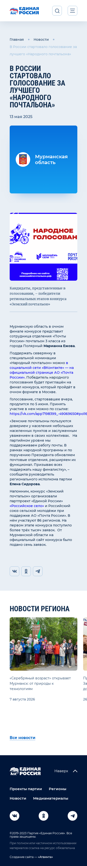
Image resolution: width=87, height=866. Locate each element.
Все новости (22, 737)
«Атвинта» (45, 857)
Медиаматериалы (50, 798)
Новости (41, 39)
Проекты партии (26, 789)
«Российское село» (27, 506)
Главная (17, 39)
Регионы (57, 789)
